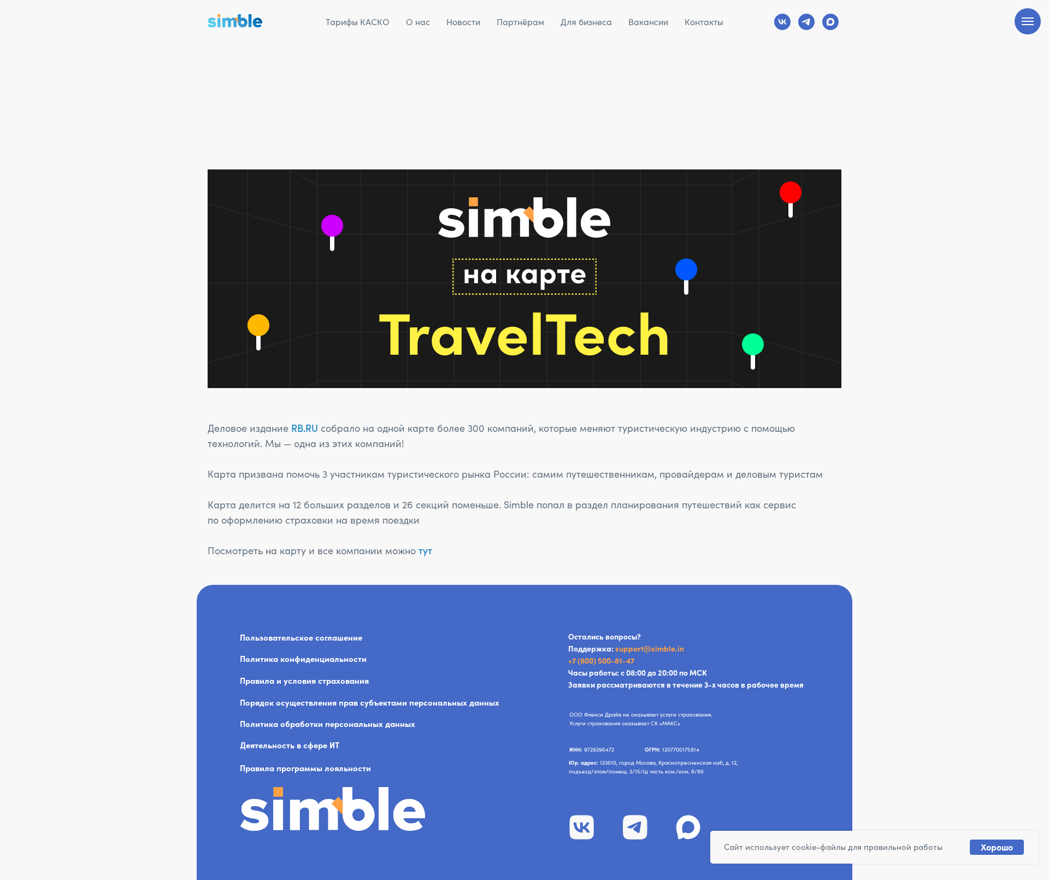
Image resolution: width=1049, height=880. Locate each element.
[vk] (782, 22)
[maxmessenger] (830, 22)
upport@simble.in (651, 649)
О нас (418, 21)
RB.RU (304, 428)
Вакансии (648, 21)
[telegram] (806, 22)
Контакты (704, 21)
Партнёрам (520, 21)
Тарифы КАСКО (358, 21)
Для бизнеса (586, 21)
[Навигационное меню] (1028, 21)
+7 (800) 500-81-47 (601, 661)
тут (425, 550)
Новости (463, 21)
